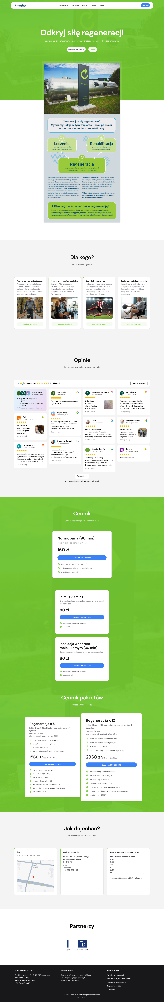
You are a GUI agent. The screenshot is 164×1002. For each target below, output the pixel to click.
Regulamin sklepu (114, 986)
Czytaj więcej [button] (22, 436)
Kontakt (102, 5)
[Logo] (20, 5)
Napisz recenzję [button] (139, 383)
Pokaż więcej (82, 476)
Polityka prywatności (115, 975)
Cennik (93, 5)
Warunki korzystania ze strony (119, 979)
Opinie (84, 5)
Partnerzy (75, 5)
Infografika (111, 989)
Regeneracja (63, 5)
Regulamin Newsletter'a (116, 982)
